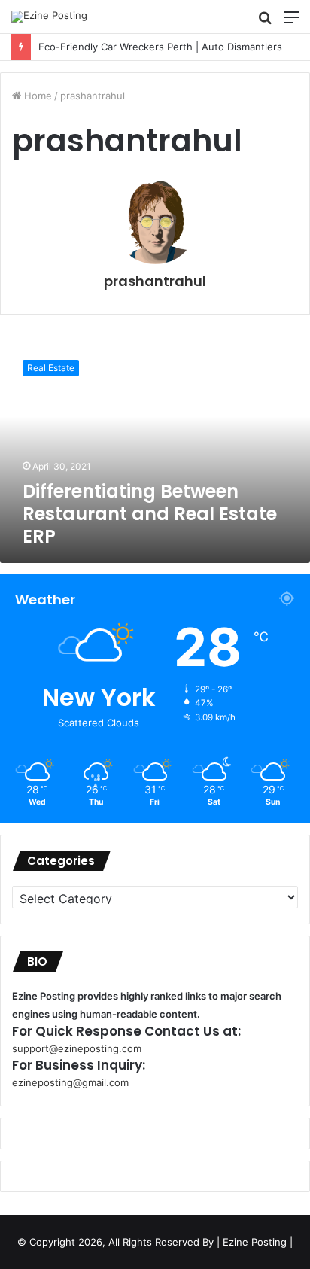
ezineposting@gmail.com (70, 1082)
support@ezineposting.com (76, 1048)
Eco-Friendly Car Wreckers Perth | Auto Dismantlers (150, 47)
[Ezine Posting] (49, 17)
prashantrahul (155, 281)
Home (36, 96)
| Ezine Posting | (255, 1242)
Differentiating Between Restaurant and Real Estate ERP (150, 514)
